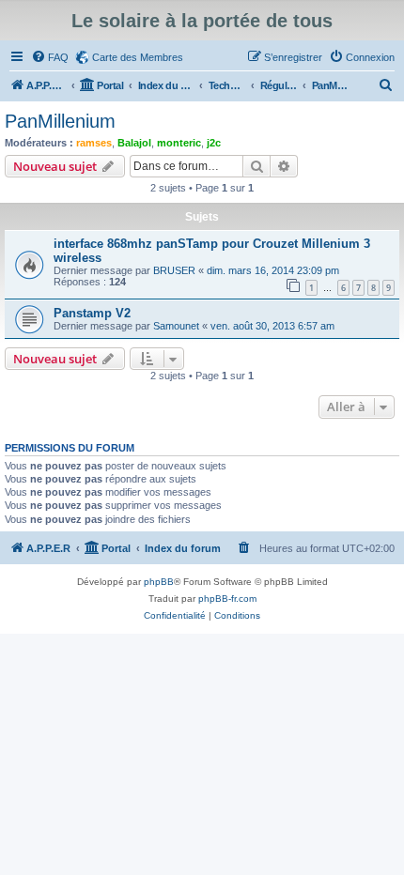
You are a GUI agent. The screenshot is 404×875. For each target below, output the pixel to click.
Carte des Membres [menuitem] (137, 57)
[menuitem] (50, 57)
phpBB (159, 581)
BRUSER (174, 270)
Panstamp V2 (92, 313)
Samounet (176, 325)
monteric (179, 142)
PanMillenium (60, 121)
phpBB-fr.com (227, 598)
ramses (94, 142)
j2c (214, 142)
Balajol (134, 142)
